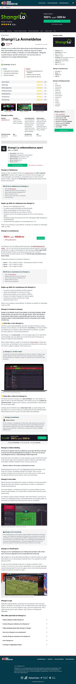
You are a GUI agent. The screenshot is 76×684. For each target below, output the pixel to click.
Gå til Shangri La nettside (57, 24)
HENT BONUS (12, 188)
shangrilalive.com (5, 119)
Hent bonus (57, 21)
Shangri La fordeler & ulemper (20, 30)
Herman (8, 43)
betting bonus (29, 173)
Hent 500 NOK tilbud (17, 165)
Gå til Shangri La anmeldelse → (36, 165)
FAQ (54, 30)
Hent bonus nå (63, 130)
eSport (41, 30)
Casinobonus (9, 30)
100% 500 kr (60, 114)
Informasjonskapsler (69, 659)
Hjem (2, 7)
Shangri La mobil (48, 30)
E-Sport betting (34, 342)
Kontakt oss (50, 659)
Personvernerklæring (59, 659)
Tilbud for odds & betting (33, 30)
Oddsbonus (2, 30)
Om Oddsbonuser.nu (41, 659)
